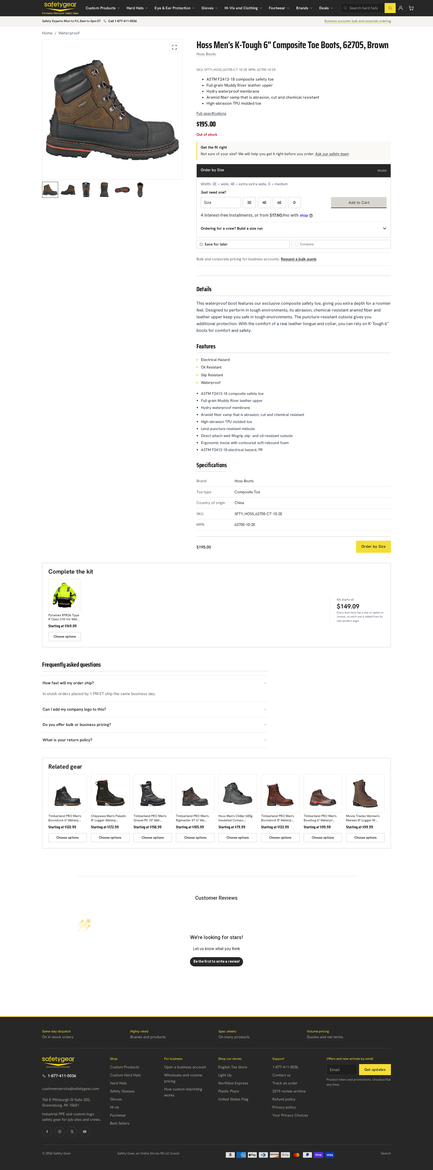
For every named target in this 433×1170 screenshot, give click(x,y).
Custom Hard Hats (125, 1075)
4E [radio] (264, 202)
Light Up (225, 1075)
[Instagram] (60, 1132)
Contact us (281, 1075)
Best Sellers (120, 1123)
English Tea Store (232, 1067)
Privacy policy (284, 1107)
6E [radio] (279, 202)
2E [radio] (249, 202)
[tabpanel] (112, 109)
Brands (302, 8)
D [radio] (294, 202)
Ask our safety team (332, 153)
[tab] (50, 190)
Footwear (277, 8)
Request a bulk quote (298, 259)
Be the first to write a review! (216, 961)
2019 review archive (289, 1091)
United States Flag (233, 1099)
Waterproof (68, 33)
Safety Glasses (122, 1091)
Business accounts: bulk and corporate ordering (357, 21)
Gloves (207, 8)
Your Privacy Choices (290, 1115)
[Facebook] (47, 1132)
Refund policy (283, 1099)
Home (47, 33)
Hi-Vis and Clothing (241, 8)
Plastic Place (228, 1091)
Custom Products (101, 8)
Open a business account (185, 1067)
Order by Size (373, 546)
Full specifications (211, 113)
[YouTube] (85, 1132)
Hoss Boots (206, 53)
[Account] (400, 8)
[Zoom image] (174, 47)
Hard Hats (135, 8)
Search (386, 1153)
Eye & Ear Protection (172, 8)
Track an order (284, 1083)
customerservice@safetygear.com (70, 1088)
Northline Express (233, 1083)
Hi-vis (114, 1107)
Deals (324, 8)
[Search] (390, 8)
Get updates (375, 1069)
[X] (72, 1132)
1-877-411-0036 (62, 1075)
